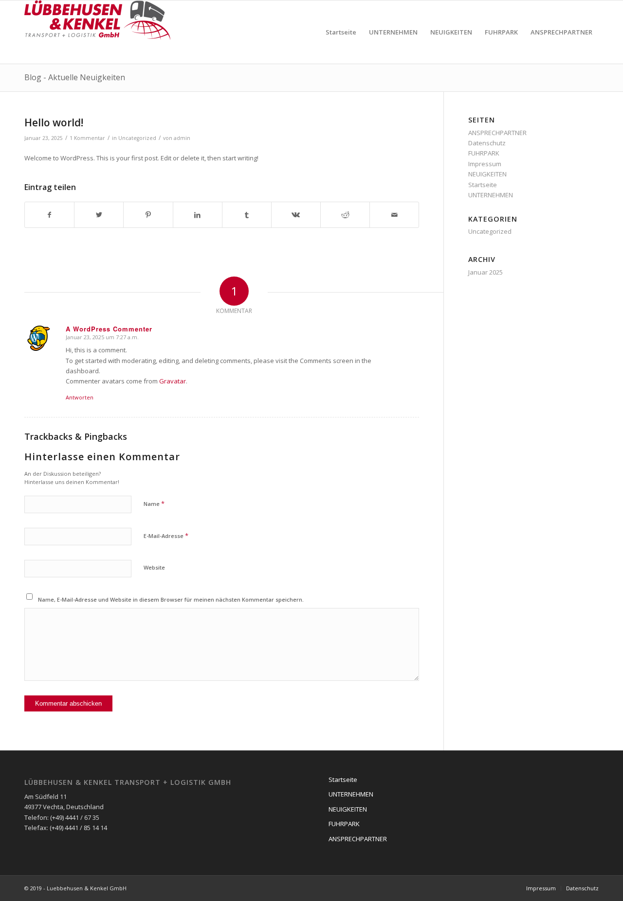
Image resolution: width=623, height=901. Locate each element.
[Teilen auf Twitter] (98, 214)
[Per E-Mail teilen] (394, 214)
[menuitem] (341, 32)
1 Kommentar (87, 138)
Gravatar (172, 381)
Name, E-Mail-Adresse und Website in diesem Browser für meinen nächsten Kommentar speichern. (171, 599)
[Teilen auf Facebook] (49, 214)
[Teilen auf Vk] (296, 214)
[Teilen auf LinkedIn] (197, 214)
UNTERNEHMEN (490, 195)
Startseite (482, 184)
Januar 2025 (485, 272)
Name (154, 503)
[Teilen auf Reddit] (345, 214)
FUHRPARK (483, 153)
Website (154, 567)
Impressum (484, 163)
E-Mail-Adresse (166, 535)
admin (182, 138)
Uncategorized (137, 138)
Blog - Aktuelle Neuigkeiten (74, 77)
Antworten (79, 397)
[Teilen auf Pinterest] (148, 214)
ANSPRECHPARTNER (497, 132)
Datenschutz (487, 143)
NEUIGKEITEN (487, 174)
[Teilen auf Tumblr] (246, 214)
